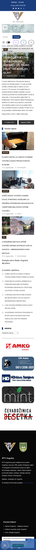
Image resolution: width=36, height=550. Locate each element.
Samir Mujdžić (21, 167)
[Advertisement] (18, 28)
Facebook (23, 42)
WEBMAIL (14, 2)
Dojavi (31, 42)
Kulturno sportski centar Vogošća (16, 529)
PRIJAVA (21, 2)
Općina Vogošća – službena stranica (16, 526)
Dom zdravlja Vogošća (12, 532)
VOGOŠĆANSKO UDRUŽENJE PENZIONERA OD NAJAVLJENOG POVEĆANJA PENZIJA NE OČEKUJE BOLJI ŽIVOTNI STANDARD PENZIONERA (19, 317)
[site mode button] (8, 42)
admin (23, 76)
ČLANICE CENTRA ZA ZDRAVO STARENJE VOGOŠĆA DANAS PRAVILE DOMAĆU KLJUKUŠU (17, 161)
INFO (5, 49)
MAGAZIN (5, 152)
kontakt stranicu (28, 483)
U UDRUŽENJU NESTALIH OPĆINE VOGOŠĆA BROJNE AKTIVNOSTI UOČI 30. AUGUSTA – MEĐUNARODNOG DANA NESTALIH (18, 298)
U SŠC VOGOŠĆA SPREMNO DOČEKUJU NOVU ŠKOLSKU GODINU (18, 306)
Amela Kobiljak (21, 256)
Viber (16, 42)
